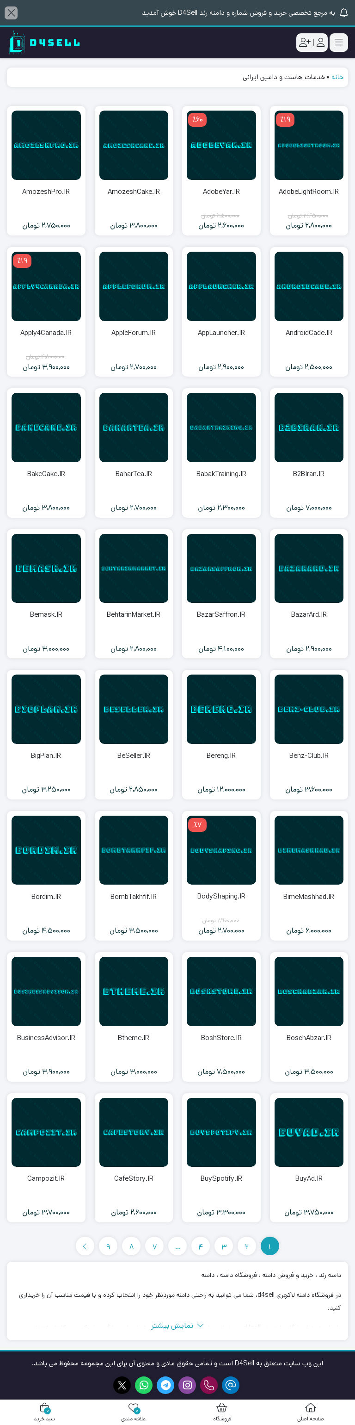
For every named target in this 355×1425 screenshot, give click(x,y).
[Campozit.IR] (46, 1132)
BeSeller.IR (133, 756)
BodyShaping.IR (221, 896)
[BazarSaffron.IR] (221, 568)
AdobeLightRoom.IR (309, 192)
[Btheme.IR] (134, 991)
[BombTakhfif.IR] (134, 850)
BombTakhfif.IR (133, 897)
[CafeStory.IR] (134, 1132)
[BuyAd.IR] (309, 1132)
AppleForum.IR (133, 333)
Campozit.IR (46, 1178)
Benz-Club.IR (309, 756)
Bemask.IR (46, 615)
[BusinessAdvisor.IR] (46, 991)
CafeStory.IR (133, 1178)
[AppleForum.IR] (134, 286)
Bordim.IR (46, 897)
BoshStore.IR (221, 1038)
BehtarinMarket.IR (133, 615)
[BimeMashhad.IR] (309, 850)
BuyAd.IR (309, 1178)
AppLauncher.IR (221, 333)
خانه (337, 77)
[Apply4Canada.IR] (46, 286)
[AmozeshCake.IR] (134, 145)
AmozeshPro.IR (46, 192)
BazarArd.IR (309, 615)
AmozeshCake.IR (134, 192)
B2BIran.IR (308, 474)
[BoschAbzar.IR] (309, 991)
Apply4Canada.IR (46, 333)
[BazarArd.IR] (309, 568)
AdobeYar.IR (221, 192)
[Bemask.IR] (46, 568)
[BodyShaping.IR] (221, 850)
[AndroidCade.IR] (309, 286)
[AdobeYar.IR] (221, 145)
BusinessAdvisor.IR (46, 1038)
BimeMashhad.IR (308, 897)
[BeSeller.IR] (134, 709)
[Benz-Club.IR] (309, 709)
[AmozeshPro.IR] (46, 145)
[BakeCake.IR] (46, 427)
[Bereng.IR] (221, 709)
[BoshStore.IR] (221, 991)
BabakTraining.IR (221, 474)
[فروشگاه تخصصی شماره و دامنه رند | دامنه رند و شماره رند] (44, 42)
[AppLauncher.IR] (221, 286)
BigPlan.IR (46, 756)
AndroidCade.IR (309, 333)
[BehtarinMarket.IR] (134, 568)
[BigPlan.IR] (46, 709)
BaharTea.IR (134, 474)
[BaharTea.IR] (134, 427)
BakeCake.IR (46, 474)
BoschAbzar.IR (309, 1038)
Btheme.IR (133, 1038)
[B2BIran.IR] (309, 427)
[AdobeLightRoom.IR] (309, 145)
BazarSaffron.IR (221, 615)
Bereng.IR (221, 756)
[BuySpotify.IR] (221, 1132)
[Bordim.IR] (46, 850)
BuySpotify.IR (221, 1178)
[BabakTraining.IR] (221, 427)
